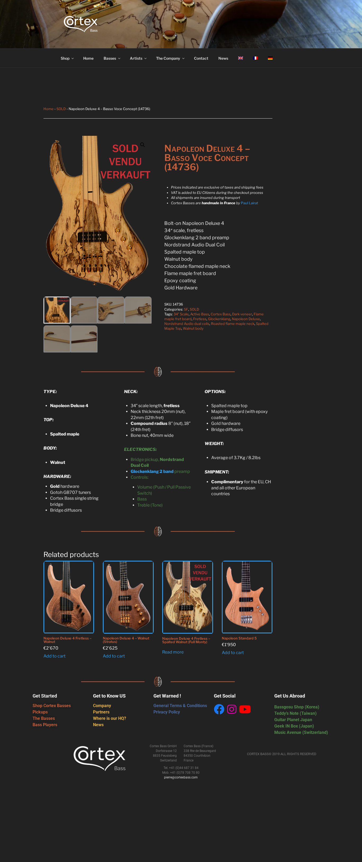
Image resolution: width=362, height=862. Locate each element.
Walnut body (193, 328)
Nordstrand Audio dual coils (186, 323)
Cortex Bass (221, 314)
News (223, 58)
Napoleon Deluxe (246, 319)
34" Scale (181, 314)
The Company (168, 58)
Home (88, 58)
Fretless (199, 319)
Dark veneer (242, 314)
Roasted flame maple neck (232, 323)
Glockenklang (219, 319)
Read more (173, 652)
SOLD (61, 109)
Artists (136, 58)
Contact (201, 58)
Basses (110, 58)
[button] (142, 145)
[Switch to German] (270, 58)
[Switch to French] (255, 58)
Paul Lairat (249, 203)
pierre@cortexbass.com (181, 777)
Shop (65, 58)
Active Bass (199, 314)
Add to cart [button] (54, 656)
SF (186, 309)
